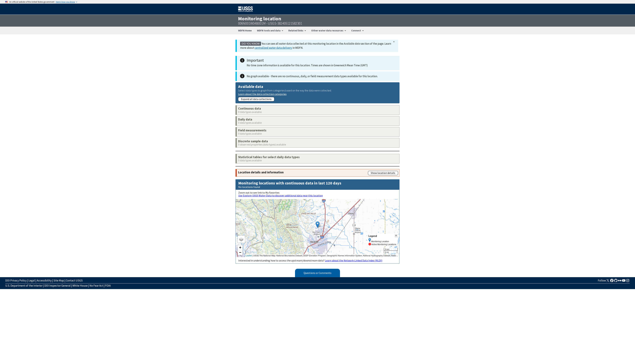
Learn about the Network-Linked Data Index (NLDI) (353, 260)
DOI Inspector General (57, 285)
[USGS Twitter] (608, 281)
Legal (31, 280)
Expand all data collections (256, 99)
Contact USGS (74, 280)
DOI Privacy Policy (16, 280)
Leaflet (249, 255)
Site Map (58, 280)
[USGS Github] (616, 281)
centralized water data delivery (273, 48)
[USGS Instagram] (628, 281)
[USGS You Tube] (624, 281)
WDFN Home (245, 30)
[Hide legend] (396, 235)
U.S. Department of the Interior (23, 285)
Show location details (383, 173)
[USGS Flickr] (620, 281)
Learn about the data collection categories (262, 94)
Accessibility (44, 280)
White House (80, 285)
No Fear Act (96, 285)
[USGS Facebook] (612, 281)
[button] (318, 224)
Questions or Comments (317, 273)
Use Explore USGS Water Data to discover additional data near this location (280, 195)
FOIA (108, 285)
